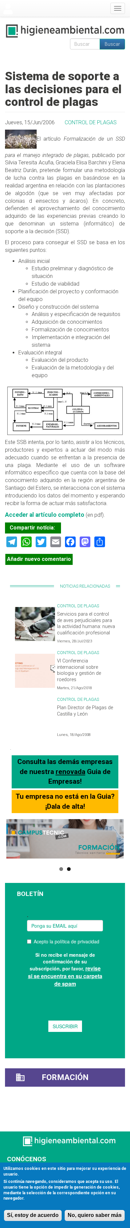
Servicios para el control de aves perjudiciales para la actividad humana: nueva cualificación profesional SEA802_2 (86, 626)
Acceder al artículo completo (44, 514)
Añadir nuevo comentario (39, 559)
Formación (65, 1077)
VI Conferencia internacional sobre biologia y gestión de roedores (79, 670)
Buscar (112, 44)
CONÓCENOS (26, 1159)
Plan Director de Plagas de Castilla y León (85, 711)
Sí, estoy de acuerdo (33, 1215)
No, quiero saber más (95, 1215)
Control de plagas (91, 122)
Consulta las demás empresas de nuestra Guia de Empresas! (65, 771)
